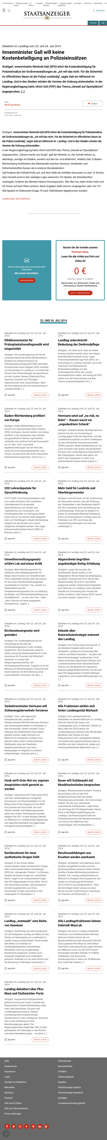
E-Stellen (31, 4)
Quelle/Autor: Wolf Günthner (16, 198)
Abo (103, 23)
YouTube (26, 1126)
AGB (6, 1061)
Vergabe (39, 3)
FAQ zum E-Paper (12, 1103)
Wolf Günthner (12, 104)
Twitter (13, 1126)
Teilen (94, 103)
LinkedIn (40, 1126)
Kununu (46, 1126)
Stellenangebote (66, 1076)
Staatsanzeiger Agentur (69, 1087)
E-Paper (93, 23)
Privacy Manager (12, 1113)
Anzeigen (78, 3)
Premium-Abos (80, 251)
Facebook (7, 1126)
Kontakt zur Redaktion (15, 1082)
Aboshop (87, 3)
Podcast (8, 1098)
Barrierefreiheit (65, 1066)
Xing (33, 1126)
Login (7, 1076)
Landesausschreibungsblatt (71, 1103)
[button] (6, 1134)
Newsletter (98, 3)
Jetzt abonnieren (80, 293)
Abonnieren (26, 280)
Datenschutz (10, 1066)
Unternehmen (8, 3)
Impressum (9, 1071)
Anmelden (100, 11)
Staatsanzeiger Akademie (65, 4)
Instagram (20, 1126)
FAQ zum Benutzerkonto (16, 1108)
